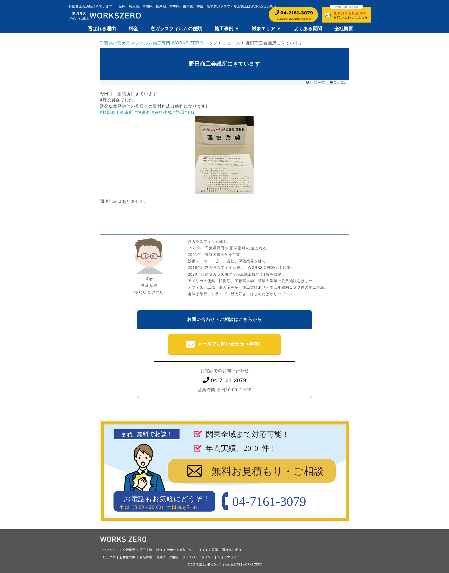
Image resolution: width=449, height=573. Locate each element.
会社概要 (343, 28)
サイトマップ (227, 557)
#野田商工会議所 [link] (116, 112)
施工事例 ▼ (227, 28)
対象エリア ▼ (266, 28)
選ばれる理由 (102, 28)
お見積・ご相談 (167, 557)
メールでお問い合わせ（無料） (230, 343)
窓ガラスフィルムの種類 (176, 28)
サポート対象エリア (181, 550)
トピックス (107, 557)
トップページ (109, 550)
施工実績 (146, 550)
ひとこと (340, 82)
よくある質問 (308, 28)
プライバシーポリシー (198, 557)
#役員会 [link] (142, 112)
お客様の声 (127, 557)
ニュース (231, 43)
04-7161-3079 (228, 380)
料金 (133, 28)
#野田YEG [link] (183, 112)
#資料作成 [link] (162, 112)
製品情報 (146, 557)
